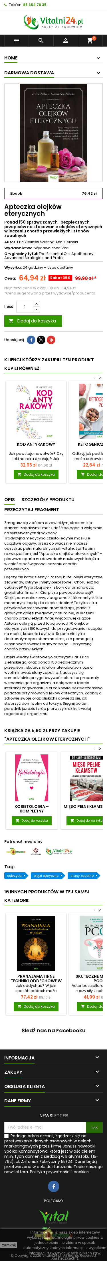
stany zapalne (82, 875)
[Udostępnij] (31, 340)
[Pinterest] (51, 340)
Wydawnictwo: (18, 248)
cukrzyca (14, 875)
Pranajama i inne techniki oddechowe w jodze (36, 980)
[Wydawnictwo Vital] (53, 1217)
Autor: (10, 242)
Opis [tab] (9, 499)
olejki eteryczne (46, 875)
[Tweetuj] (41, 340)
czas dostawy (60, 267)
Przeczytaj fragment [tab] (31, 509)
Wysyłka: (13, 267)
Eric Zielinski (28, 242)
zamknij (9, 1245)
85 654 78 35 (35, 4)
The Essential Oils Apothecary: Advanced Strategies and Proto (49, 255)
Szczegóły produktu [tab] (47, 499)
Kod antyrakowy (36, 444)
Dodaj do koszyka (32, 321)
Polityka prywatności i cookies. (60, 1172)
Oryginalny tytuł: (21, 254)
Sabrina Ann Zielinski (59, 242)
